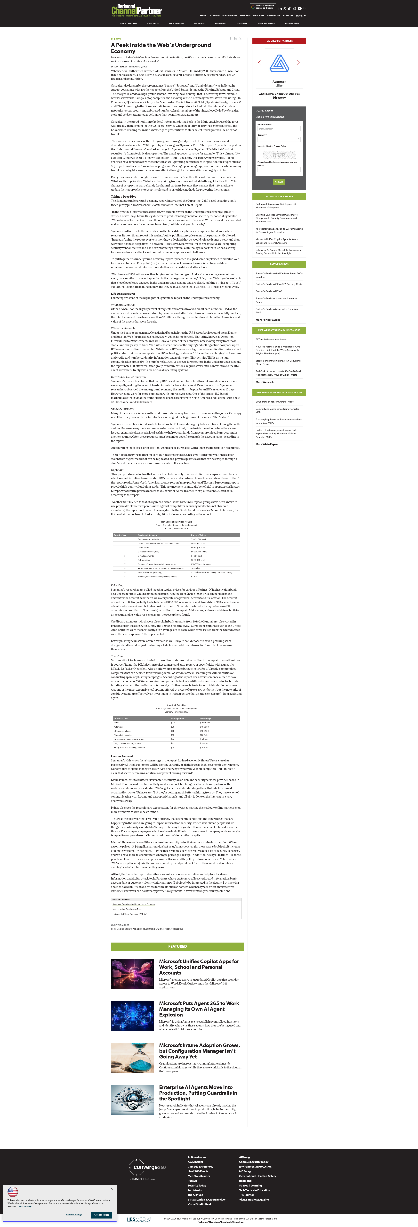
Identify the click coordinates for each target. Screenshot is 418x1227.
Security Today (197, 1185)
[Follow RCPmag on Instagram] (294, 9)
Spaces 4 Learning (250, 1185)
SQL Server (241, 24)
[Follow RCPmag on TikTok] (289, 9)
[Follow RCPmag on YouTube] (300, 9)
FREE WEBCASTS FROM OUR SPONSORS (279, 330)
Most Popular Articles (279, 196)
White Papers (229, 16)
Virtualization (292, 24)
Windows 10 (153, 24)
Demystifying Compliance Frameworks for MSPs (277, 411)
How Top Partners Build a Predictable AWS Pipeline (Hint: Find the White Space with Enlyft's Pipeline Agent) (278, 350)
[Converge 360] (147, 1168)
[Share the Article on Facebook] (230, 38)
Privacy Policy (280, 146)
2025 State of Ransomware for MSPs (275, 402)
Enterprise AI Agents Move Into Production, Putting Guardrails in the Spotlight (198, 1093)
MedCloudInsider (199, 1176)
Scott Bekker (120, 67)
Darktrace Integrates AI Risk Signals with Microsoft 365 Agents (276, 206)
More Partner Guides (268, 320)
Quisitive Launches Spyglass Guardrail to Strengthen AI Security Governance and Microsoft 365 (277, 218)
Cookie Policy (221, 1219)
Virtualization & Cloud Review (206, 1199)
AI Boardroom (197, 1157)
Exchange (199, 24)
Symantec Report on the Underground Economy (134, 904)
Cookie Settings (74, 1215)
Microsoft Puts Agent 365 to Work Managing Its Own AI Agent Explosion (199, 1009)
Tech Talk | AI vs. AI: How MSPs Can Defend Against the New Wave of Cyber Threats (278, 373)
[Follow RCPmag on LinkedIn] (280, 9)
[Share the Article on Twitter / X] (240, 38)
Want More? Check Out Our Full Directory (279, 95)
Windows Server (266, 24)
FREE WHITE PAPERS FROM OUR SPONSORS (279, 392)
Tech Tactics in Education (254, 1190)
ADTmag (244, 1157)
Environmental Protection (255, 1166)
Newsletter (273, 16)
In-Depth (116, 39)
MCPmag (245, 1171)
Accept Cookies (101, 1215)
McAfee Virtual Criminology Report (128, 909)
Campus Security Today (253, 1162)
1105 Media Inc (184, 1219)
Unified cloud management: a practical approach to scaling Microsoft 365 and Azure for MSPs (276, 433)
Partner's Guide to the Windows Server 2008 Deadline (279, 275)
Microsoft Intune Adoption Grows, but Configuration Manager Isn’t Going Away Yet (199, 1051)
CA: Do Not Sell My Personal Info (261, 1219)
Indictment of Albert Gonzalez (125, 914)
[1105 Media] (142, 1179)
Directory (258, 16)
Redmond (245, 1181)
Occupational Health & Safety (257, 1176)
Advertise (287, 16)
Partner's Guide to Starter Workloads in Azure (276, 300)
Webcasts (245, 16)
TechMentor (195, 1190)
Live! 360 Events (198, 1171)
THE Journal (246, 1195)
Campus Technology (200, 1166)
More (299, 16)
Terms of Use (239, 1219)
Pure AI (192, 1181)
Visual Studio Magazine (254, 1199)
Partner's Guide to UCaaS (269, 291)
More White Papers (267, 444)
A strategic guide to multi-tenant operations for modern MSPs (279, 421)
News (203, 16)
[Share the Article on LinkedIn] (235, 38)
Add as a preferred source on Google (265, 7)
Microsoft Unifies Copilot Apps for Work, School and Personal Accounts (199, 967)
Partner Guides (279, 264)
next (298, 62)
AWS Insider (195, 1162)
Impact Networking (279, 77)
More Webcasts (265, 382)
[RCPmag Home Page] (136, 11)
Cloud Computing (128, 24)
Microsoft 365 (176, 24)
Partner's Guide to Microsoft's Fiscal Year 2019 (277, 311)
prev (259, 62)
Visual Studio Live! (199, 1204)
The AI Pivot (195, 1195)
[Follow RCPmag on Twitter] (284, 9)
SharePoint (220, 24)
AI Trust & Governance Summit (271, 340)
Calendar (214, 16)
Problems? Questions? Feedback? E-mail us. (221, 1222)
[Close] (111, 1188)
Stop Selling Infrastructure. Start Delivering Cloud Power (278, 363)
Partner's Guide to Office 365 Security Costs (279, 284)
